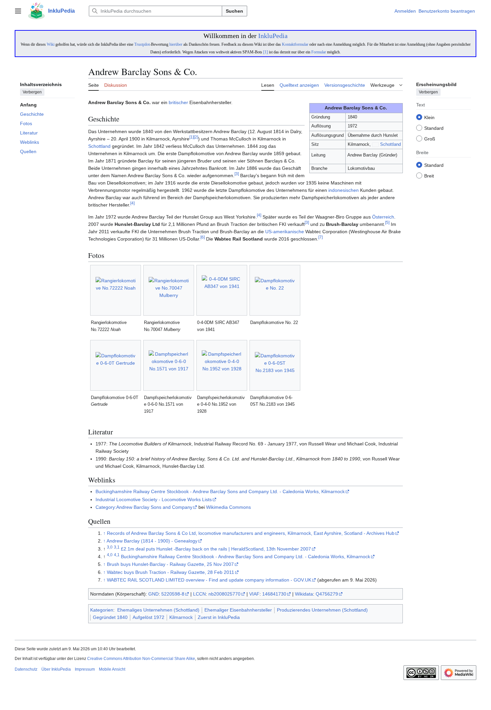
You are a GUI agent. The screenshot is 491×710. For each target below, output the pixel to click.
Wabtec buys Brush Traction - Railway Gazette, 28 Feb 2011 (170, 572)
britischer (178, 102)
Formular (318, 52)
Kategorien (101, 610)
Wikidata (304, 594)
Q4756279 (327, 594)
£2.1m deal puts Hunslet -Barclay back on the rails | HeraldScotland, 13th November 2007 (216, 549)
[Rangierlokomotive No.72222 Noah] (116, 290)
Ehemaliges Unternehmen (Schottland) (158, 610)
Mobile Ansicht (112, 669)
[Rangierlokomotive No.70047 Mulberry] (169, 290)
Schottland (390, 144)
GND (153, 594)
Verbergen (32, 92)
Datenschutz (26, 669)
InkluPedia (273, 35)
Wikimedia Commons (228, 507)
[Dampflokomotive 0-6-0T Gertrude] (116, 365)
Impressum (85, 669)
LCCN (199, 594)
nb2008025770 (224, 594)
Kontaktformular (295, 44)
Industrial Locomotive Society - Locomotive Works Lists (154, 499)
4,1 (117, 555)
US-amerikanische (284, 231)
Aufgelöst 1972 (148, 617)
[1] (265, 52)
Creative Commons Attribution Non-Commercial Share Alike (141, 658)
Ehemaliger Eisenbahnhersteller (238, 610)
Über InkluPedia (56, 669)
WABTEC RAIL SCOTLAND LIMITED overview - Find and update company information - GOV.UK (209, 580)
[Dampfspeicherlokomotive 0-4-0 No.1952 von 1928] (222, 365)
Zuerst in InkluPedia (219, 617)
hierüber (175, 44)
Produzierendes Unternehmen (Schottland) (322, 610)
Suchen (234, 11)
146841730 (274, 594)
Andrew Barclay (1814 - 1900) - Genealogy (152, 541)
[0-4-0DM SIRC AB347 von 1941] (222, 290)
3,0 (110, 547)
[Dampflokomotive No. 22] (275, 290)
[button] (18, 11)
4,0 (110, 555)
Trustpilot (142, 44)
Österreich (383, 217)
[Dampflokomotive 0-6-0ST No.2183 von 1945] (275, 365)
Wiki (50, 44)
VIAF (254, 594)
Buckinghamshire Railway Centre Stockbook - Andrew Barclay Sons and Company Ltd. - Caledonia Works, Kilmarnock (220, 491)
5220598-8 (172, 594)
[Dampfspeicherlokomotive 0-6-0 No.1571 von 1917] (169, 365)
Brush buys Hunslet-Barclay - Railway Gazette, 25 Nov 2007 (170, 564)
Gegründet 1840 (110, 617)
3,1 (117, 547)
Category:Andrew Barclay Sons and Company (144, 507)
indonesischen (343, 190)
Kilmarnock (181, 617)
